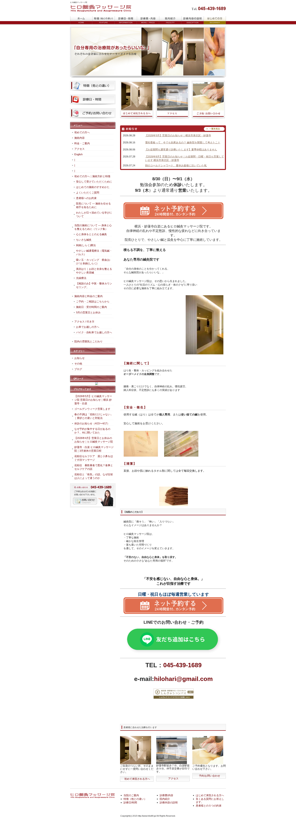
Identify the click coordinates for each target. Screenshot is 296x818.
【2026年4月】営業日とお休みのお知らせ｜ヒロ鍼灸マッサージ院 (93, 440)
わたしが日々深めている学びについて (94, 214)
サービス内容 (126, 20)
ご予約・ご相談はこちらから (92, 301)
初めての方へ (82, 132)
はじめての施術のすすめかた (92, 187)
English (78, 154)
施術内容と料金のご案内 (88, 296)
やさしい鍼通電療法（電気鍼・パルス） (94, 252)
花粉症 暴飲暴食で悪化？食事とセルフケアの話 (93, 467)
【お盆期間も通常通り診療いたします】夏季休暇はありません (181, 149)
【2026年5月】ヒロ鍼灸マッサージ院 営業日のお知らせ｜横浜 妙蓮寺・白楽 (93, 400)
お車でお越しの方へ (87, 326)
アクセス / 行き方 (84, 321)
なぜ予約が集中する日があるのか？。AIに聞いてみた (92, 430)
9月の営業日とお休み (88, 312)
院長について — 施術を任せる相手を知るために (93, 205)
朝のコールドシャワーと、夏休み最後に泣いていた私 (176, 165)
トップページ (81, 20)
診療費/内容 (166, 795)
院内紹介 (165, 798)
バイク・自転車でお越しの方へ (94, 332)
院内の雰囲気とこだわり (88, 341)
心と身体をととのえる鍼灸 (91, 234)
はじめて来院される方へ (210, 795)
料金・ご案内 (82, 143)
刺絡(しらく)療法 (86, 245)
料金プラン (103, 20)
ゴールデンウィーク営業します (92, 408)
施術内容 (79, 137)
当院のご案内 (131, 795)
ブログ (78, 369)
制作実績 (148, 20)
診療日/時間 (130, 802)
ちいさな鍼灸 (83, 239)
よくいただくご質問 (87, 192)
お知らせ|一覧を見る (173, 129)
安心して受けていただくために (94, 181)
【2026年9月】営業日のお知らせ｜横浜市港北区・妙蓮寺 (178, 135)
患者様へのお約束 (86, 198)
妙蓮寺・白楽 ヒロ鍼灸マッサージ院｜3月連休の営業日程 (94, 449)
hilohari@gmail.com (183, 678)
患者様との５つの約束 (208, 805)
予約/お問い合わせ (209, 775)
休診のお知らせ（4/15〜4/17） (92, 423)
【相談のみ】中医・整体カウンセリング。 (94, 285)
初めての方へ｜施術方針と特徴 (92, 176)
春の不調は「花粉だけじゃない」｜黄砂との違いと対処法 (93, 416)
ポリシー (192, 20)
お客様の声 (170, 20)
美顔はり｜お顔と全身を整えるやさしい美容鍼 (94, 270)
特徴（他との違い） (135, 798)
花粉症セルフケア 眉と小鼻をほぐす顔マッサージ (93, 458)
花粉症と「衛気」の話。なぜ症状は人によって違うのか (93, 476)
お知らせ (79, 358)
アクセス (173, 778)
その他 (78, 363)
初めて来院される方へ (137, 778)
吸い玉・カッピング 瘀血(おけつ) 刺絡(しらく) (93, 261)
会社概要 (215, 20)
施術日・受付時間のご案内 (91, 306)
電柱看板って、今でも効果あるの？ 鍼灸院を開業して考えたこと (182, 142)
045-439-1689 (182, 665)
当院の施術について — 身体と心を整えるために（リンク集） (93, 227)
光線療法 (81, 277)
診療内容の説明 (169, 802)
